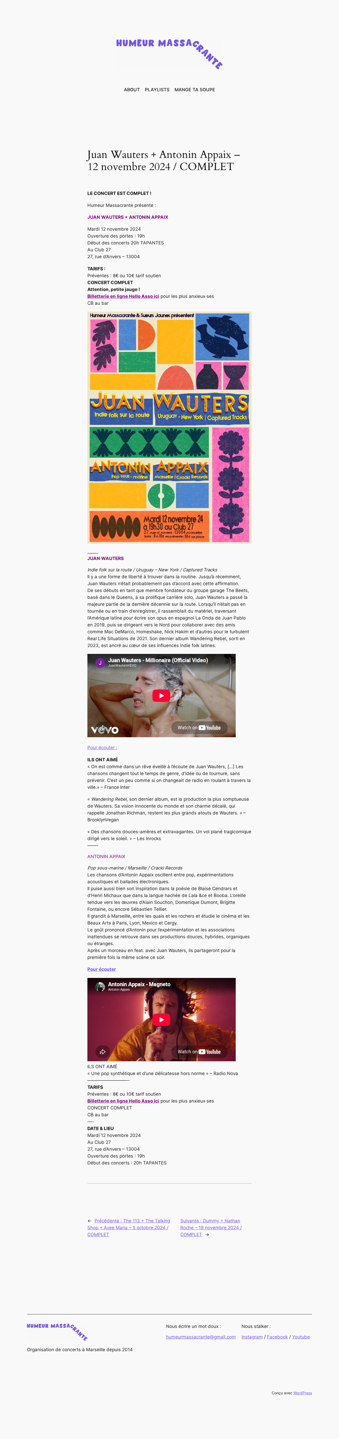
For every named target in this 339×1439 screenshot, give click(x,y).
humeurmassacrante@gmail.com (201, 1337)
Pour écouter (101, 969)
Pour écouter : (102, 747)
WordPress (302, 1393)
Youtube (301, 1337)
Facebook (277, 1337)
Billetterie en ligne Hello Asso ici (123, 296)
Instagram (252, 1337)
